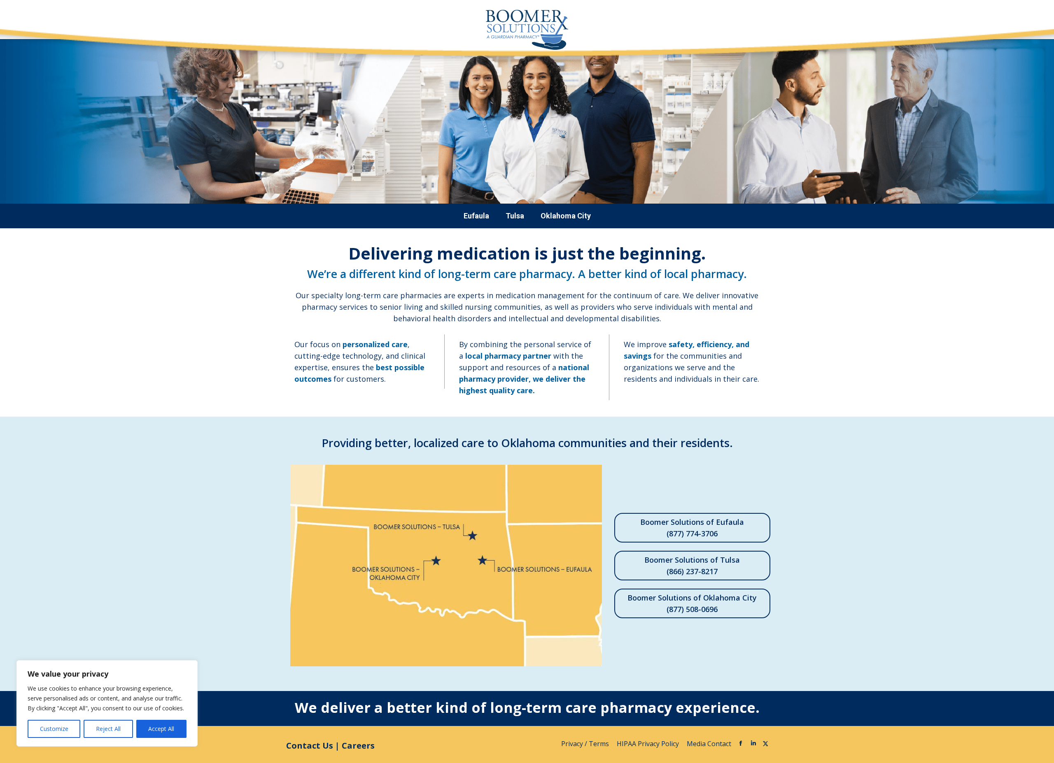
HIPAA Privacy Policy (649, 743)
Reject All (108, 729)
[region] (107, 703)
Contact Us (309, 745)
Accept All (161, 729)
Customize (54, 729)
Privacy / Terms (586, 743)
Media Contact (709, 743)
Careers (358, 745)
